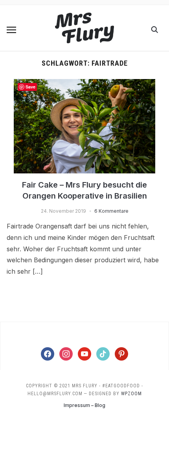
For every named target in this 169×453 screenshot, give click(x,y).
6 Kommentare (111, 211)
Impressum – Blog (84, 405)
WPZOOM (131, 393)
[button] (11, 29)
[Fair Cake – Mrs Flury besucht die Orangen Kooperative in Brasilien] (84, 84)
